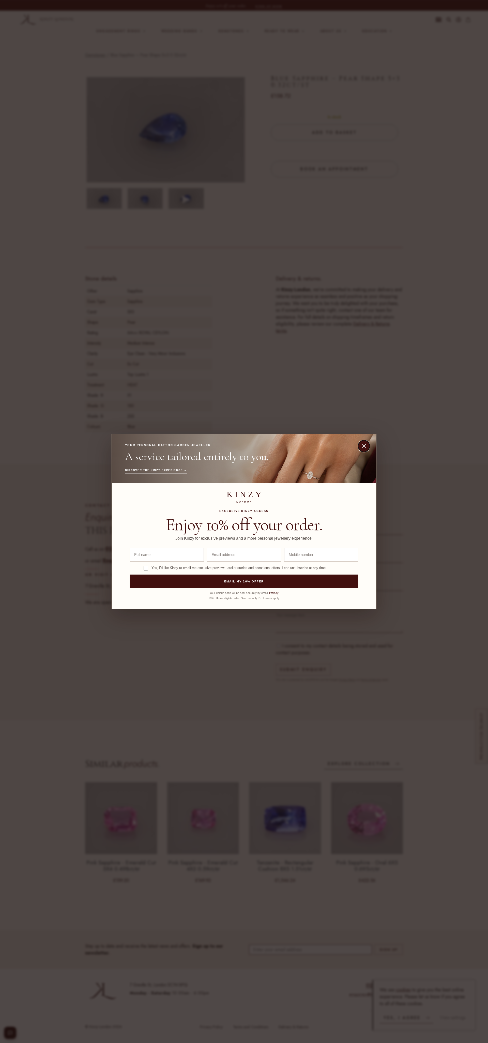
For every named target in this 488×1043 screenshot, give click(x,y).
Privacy (274, 592)
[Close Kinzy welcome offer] (364, 446)
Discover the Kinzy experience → (156, 470)
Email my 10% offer (244, 581)
